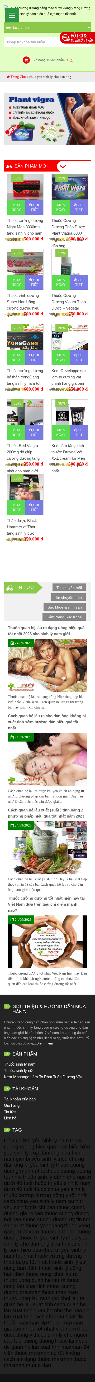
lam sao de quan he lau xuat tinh (45, 1344)
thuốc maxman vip (25, 1323)
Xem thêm (45, 1043)
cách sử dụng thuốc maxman (38, 1359)
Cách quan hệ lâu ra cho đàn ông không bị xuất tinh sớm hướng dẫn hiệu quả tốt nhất (47, 722)
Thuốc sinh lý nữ (18, 1070)
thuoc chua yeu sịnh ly (59, 1189)
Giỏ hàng (12, 1105)
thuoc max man (59, 1292)
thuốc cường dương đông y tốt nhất (46, 1195)
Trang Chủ (18, 77)
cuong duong (38, 1341)
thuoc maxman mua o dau (45, 1362)
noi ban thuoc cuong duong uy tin (43, 1219)
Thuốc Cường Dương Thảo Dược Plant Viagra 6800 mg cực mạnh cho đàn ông (68, 233)
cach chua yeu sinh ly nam (35, 1201)
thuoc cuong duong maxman (39, 1289)
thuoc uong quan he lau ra (34, 1280)
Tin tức (10, 1111)
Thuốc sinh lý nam (20, 1064)
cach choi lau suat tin (58, 1316)
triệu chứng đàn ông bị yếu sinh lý (44, 1162)
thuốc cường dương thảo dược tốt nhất (43, 1259)
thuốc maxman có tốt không (47, 1353)
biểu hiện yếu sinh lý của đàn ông (47, 1150)
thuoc (61, 1341)
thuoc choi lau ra (65, 1298)
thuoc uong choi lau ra (52, 1274)
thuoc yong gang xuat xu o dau (47, 1228)
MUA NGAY (16, 207)
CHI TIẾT (35, 207)
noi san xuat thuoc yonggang (47, 1222)
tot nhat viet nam (56, 1329)
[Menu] (12, 15)
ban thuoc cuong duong (61, 1213)
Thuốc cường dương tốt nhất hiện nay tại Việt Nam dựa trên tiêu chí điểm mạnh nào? (46, 904)
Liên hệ (10, 1118)
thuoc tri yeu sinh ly (42, 1238)
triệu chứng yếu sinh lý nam (36, 1140)
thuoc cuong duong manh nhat (44, 1168)
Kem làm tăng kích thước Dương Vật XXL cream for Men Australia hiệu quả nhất (68, 458)
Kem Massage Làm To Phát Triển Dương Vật (43, 1077)
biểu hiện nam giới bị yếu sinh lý (43, 1156)
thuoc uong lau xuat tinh (41, 1283)
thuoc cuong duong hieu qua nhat (43, 1144)
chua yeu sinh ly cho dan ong (45, 1241)
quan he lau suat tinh (28, 1304)
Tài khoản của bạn (20, 1099)
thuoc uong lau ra (24, 1298)
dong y (24, 1335)
